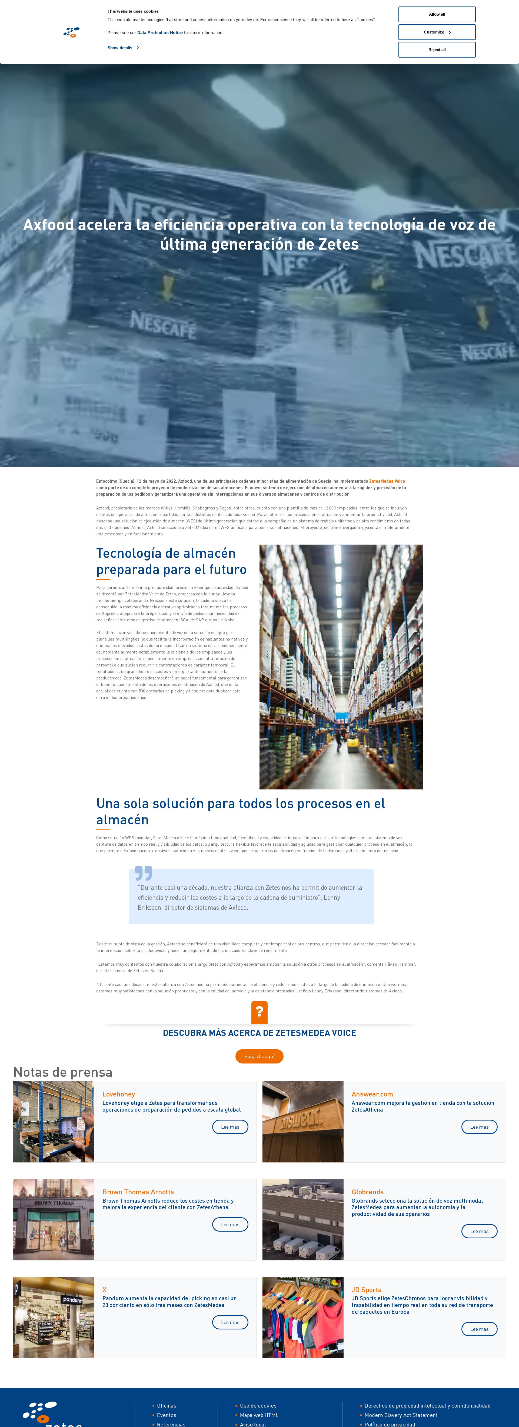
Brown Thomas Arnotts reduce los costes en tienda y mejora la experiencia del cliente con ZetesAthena (168, 1204)
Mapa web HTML (259, 1415)
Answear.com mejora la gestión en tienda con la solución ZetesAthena (423, 1106)
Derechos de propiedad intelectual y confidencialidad (428, 1405)
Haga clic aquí (259, 1056)
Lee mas (230, 1127)
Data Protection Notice (160, 32)
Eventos (166, 1415)
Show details (120, 47)
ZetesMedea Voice (387, 481)
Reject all (437, 49)
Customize (434, 32)
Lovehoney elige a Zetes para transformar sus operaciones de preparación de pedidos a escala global (171, 1106)
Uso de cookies (258, 1405)
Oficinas (166, 1405)
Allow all (437, 14)
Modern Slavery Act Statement (401, 1415)
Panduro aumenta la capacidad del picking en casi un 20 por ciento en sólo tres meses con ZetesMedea (169, 1301)
